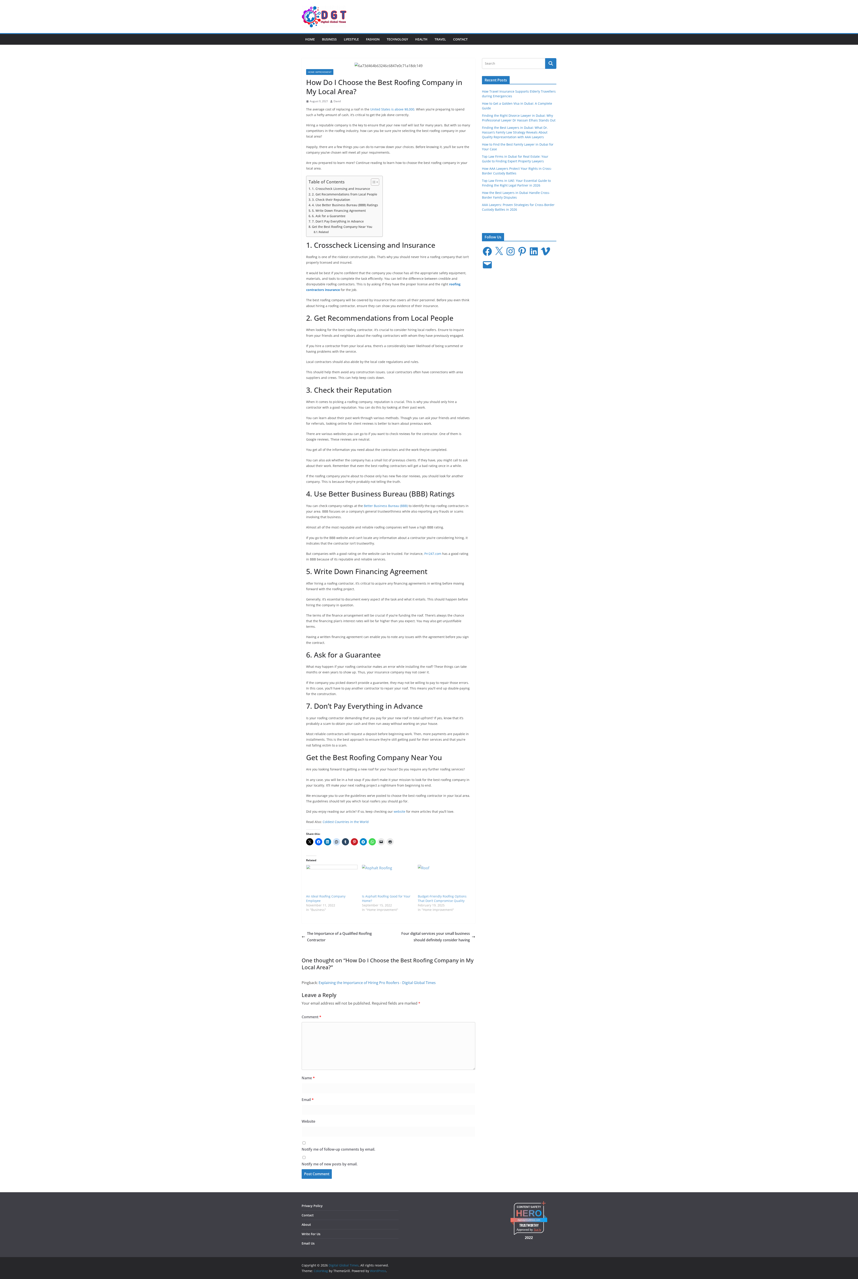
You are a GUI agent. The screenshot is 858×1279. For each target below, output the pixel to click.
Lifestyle (351, 39)
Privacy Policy (312, 1206)
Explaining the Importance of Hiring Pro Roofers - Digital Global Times (377, 982)
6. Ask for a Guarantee (328, 216)
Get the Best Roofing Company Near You (342, 227)
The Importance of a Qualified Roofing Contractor (339, 936)
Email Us (308, 1243)
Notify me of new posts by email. (330, 1164)
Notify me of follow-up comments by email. (338, 1149)
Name (308, 1077)
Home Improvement (320, 72)
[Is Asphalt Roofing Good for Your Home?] (387, 879)
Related (324, 232)
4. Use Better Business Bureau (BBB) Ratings (345, 205)
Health (421, 39)
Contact (460, 39)
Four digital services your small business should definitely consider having (435, 936)
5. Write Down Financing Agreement (339, 210)
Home (310, 39)
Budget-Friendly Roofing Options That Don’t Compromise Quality (442, 898)
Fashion (373, 39)
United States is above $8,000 (392, 109)
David (337, 101)
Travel (440, 39)
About (306, 1224)
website (399, 811)
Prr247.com (433, 553)
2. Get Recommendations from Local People (344, 194)
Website (308, 1121)
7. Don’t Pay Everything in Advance (338, 221)
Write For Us (311, 1234)
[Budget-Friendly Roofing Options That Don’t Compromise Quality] (443, 879)
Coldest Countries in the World (346, 822)
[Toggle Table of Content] (373, 182)
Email (308, 1099)
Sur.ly (537, 1229)
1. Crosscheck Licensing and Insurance (341, 189)
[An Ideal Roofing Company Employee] (332, 879)
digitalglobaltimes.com (528, 1220)
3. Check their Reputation (331, 199)
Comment (311, 1016)
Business (329, 39)
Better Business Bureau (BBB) (386, 506)
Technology (397, 39)
